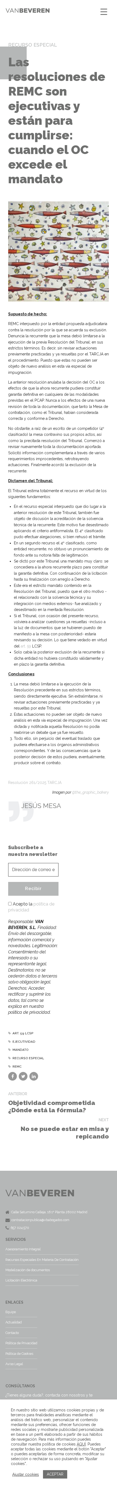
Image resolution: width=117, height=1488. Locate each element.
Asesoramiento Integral (23, 1249)
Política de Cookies (19, 1354)
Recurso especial (28, 1058)
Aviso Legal (14, 1364)
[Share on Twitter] (23, 1076)
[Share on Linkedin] (33, 1076)
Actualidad (13, 1322)
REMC (17, 1066)
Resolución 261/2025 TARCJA (34, 782)
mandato (21, 1050)
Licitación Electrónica (21, 1280)
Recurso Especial (32, 45)
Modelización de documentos (27, 1270)
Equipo (10, 1312)
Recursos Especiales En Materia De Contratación (42, 1260)
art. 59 (26, 646)
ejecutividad (24, 1042)
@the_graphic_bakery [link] (90, 792)
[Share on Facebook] (12, 1076)
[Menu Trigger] (103, 11)
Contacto (12, 1333)
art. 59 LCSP (23, 1033)
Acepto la (31, 907)
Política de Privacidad (21, 1343)
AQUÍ (81, 1444)
